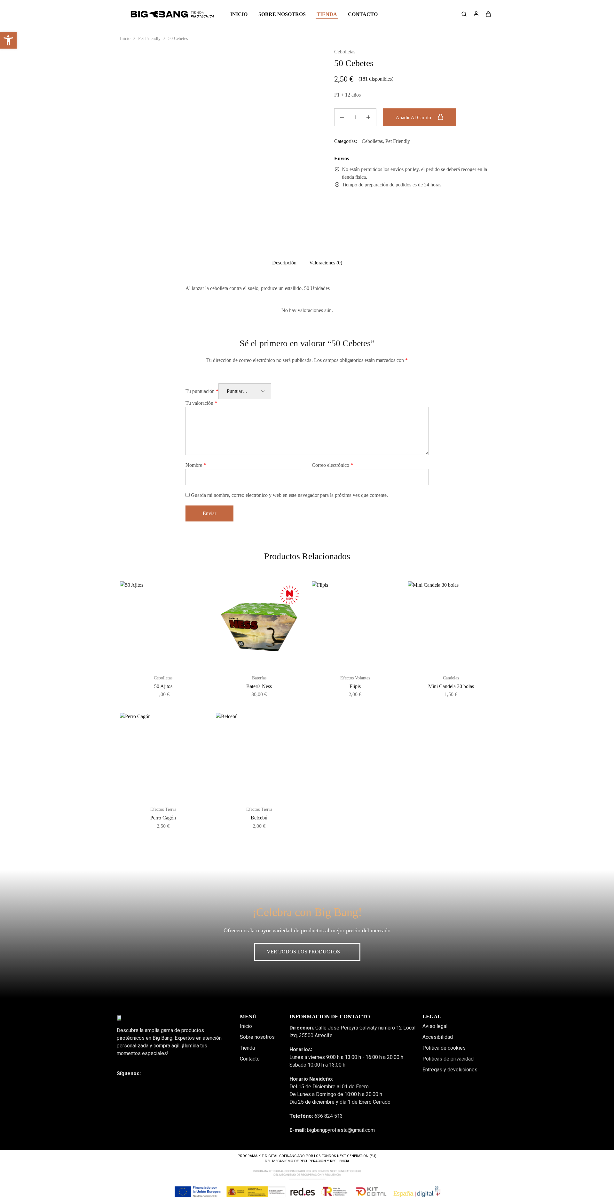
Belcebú (259, 817)
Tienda (247, 1048)
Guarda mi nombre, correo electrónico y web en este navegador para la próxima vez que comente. (289, 495)
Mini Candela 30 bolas (451, 686)
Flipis (355, 686)
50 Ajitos (163, 686)
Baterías (259, 678)
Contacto (363, 14)
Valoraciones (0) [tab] (325, 262)
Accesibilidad (437, 1037)
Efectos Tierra (163, 809)
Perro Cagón (163, 817)
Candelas (451, 678)
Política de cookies (444, 1048)
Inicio (239, 14)
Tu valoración (201, 403)
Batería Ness (259, 686)
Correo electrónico (332, 465)
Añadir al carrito (414, 117)
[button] (8, 40)
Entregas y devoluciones (449, 1070)
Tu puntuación (201, 391)
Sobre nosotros (282, 14)
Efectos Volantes (355, 678)
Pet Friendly (149, 38)
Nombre (195, 465)
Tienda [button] (327, 14)
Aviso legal (434, 1026)
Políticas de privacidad (448, 1059)
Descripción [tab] (284, 262)
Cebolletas (344, 51)
